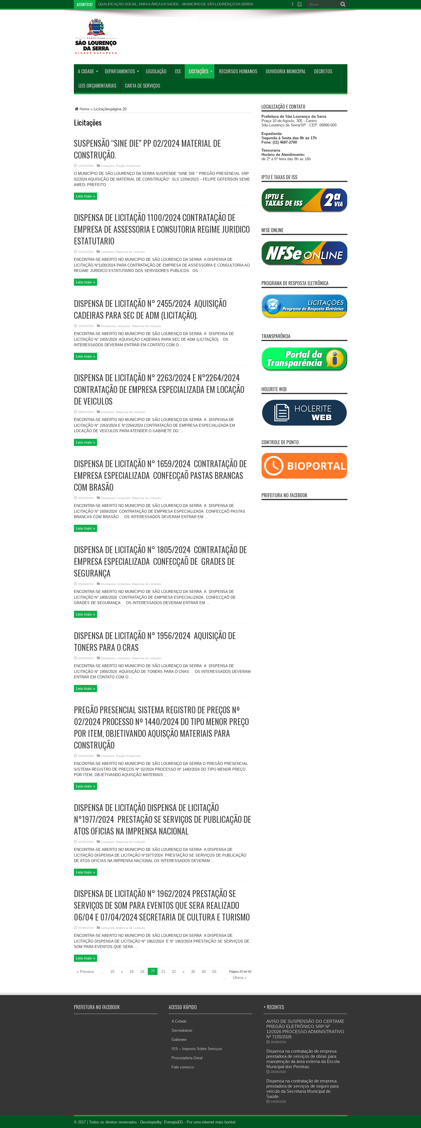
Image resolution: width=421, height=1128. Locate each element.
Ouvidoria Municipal (286, 71)
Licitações (198, 71)
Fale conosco (183, 1067)
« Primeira (85, 972)
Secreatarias (182, 1030)
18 (131, 972)
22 (174, 972)
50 (214, 972)
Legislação (156, 71)
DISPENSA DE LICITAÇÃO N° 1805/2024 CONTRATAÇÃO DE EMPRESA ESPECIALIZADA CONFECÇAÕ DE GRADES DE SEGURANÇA (160, 561)
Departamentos (120, 71)
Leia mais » (85, 196)
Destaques (108, 326)
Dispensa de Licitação (130, 251)
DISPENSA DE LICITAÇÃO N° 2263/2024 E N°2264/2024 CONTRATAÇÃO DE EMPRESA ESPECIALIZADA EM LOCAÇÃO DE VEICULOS (159, 389)
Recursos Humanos (238, 71)
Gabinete (179, 1039)
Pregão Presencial (128, 165)
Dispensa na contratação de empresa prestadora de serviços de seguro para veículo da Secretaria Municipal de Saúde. (302, 1088)
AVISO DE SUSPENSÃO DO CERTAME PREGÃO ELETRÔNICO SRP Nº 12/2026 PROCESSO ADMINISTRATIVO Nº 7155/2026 (305, 1029)
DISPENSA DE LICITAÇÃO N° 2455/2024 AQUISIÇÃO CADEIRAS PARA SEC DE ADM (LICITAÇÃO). (150, 309)
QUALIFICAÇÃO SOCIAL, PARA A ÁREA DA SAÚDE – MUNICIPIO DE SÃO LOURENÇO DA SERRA (175, 4)
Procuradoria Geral (187, 1058)
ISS (178, 71)
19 (142, 972)
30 (193, 972)
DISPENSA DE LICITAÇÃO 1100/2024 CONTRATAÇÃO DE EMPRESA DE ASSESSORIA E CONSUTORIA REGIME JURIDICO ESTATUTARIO (162, 229)
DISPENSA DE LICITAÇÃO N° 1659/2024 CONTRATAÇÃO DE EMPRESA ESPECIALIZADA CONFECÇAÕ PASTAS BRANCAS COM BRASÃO (160, 475)
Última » (240, 978)
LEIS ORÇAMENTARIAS (97, 85)
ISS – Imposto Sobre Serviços (197, 1049)
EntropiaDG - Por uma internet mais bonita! (200, 1122)
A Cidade (86, 71)
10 (112, 972)
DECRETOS (323, 71)
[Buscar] (343, 4)
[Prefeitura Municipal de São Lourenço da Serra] (136, 50)
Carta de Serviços (142, 85)
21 (163, 972)
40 (204, 972)
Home (84, 109)
